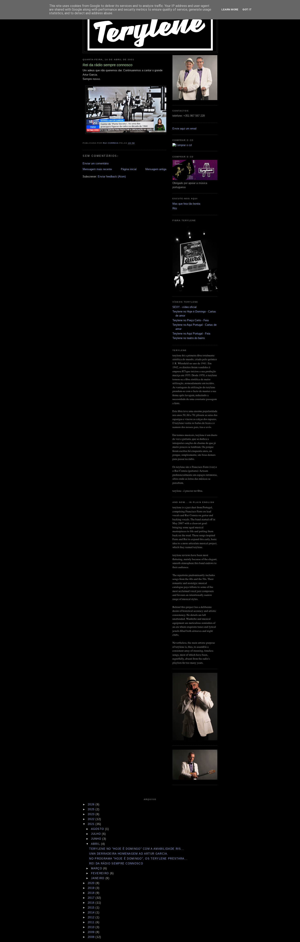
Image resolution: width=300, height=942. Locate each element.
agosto (98, 829)
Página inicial (129, 169)
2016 (92, 902)
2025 (92, 809)
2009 (92, 932)
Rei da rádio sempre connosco (116, 863)
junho (96, 838)
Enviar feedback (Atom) (112, 176)
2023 (92, 814)
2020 (92, 883)
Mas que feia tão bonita (186, 203)
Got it (247, 9)
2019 (92, 888)
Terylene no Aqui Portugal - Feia (191, 333)
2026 (92, 804)
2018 (92, 892)
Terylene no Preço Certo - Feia (190, 320)
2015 (92, 907)
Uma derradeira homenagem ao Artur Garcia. (128, 853)
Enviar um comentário (96, 163)
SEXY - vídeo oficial (184, 307)
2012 (92, 917)
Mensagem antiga (155, 169)
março (97, 868)
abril (96, 843)
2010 (92, 927)
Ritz (174, 208)
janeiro (98, 878)
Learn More (229, 9)
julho (96, 833)
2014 (92, 912)
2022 (92, 819)
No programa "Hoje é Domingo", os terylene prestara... (138, 858)
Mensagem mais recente (97, 169)
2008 (92, 937)
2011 (92, 922)
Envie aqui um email (184, 128)
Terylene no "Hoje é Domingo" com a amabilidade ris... (136, 848)
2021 (92, 824)
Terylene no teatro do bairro (188, 338)
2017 (92, 897)
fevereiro (100, 873)
